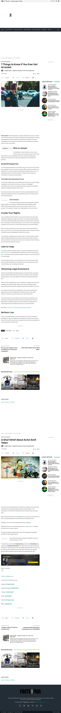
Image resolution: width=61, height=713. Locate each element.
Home (2, 58)
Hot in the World (16, 58)
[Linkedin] (28, 705)
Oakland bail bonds (5, 252)
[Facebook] (51, 1)
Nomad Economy (52, 111)
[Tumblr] (36, 705)
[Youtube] (59, 1)
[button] (58, 29)
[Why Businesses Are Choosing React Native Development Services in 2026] (20, 382)
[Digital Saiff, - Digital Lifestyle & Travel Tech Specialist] (2, 71)
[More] (33, 77)
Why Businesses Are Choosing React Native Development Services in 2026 (20, 387)
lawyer (17, 330)
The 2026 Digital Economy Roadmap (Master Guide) (33, 388)
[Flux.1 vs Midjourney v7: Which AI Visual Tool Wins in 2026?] (44, 107)
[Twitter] (55, 1)
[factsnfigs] (9, 15)
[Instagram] (53, 1)
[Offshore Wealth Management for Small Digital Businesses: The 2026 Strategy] (44, 114)
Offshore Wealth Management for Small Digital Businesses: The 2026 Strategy (53, 114)
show (10, 148)
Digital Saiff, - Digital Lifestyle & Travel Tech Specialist (19, 70)
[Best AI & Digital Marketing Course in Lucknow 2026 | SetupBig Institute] (7, 382)
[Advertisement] (40, 15)
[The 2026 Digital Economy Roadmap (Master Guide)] (33, 382)
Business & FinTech (20, 383)
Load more (50, 119)
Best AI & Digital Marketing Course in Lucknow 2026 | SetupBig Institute (7, 387)
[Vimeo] (57, 1)
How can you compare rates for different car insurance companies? (9, 349)
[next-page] (5, 392)
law (13, 330)
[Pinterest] (32, 705)
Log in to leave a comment (8, 402)
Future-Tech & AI (52, 105)
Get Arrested (8, 330)
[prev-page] (2, 392)
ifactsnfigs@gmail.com (40, 702)
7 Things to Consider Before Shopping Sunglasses (19, 307)
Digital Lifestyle (8, 58)
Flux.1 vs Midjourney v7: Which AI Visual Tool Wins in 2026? (53, 107)
